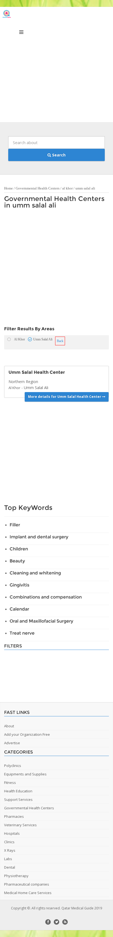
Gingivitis (19, 585)
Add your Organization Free (27, 734)
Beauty (17, 561)
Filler (15, 524)
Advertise (12, 742)
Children (19, 548)
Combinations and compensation (46, 597)
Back (60, 341)
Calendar (19, 609)
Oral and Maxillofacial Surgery (41, 621)
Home (8, 188)
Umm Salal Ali (36, 387)
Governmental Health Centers (38, 188)
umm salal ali (85, 188)
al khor (67, 188)
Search (58, 154)
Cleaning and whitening (35, 573)
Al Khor (14, 387)
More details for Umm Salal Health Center (65, 396)
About (9, 725)
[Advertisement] (56, 66)
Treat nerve (22, 633)
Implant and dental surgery (39, 536)
